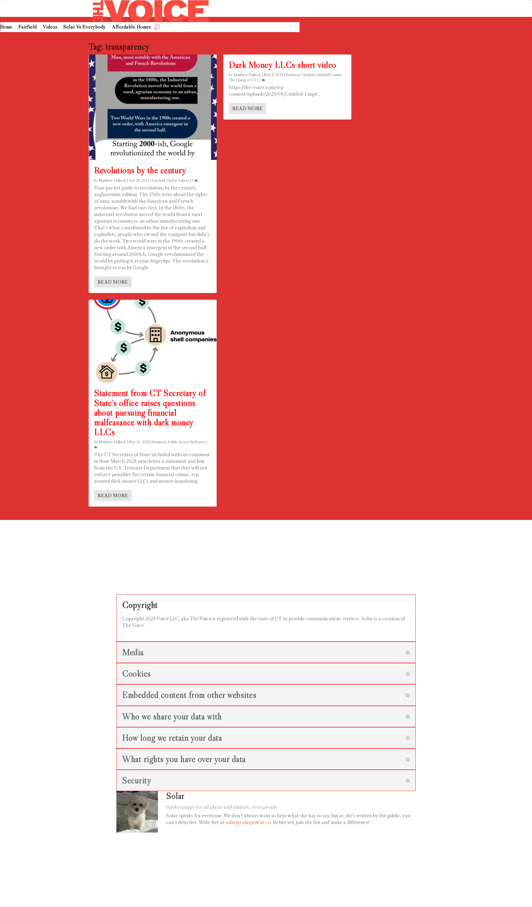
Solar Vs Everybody (84, 27)
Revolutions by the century (140, 170)
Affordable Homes (131, 27)
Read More (113, 282)
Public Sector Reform (185, 442)
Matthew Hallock (112, 180)
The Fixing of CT (243, 80)
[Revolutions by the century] (153, 107)
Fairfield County (329, 75)
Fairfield (28, 27)
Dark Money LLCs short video (282, 64)
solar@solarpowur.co (248, 822)
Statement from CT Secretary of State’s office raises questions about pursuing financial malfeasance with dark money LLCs (150, 412)
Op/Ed (172, 180)
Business (159, 442)
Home (6, 27)
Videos (50, 27)
